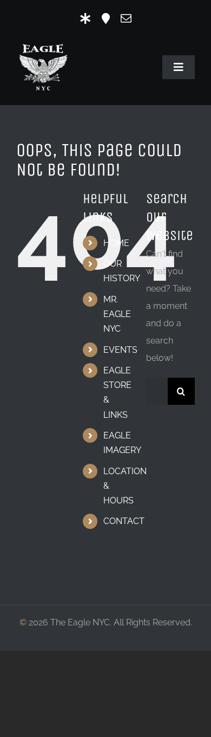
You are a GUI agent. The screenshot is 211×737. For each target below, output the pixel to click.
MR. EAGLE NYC (117, 314)
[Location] (106, 18)
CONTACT (123, 521)
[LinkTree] (85, 18)
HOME (116, 243)
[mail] (126, 18)
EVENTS (120, 350)
